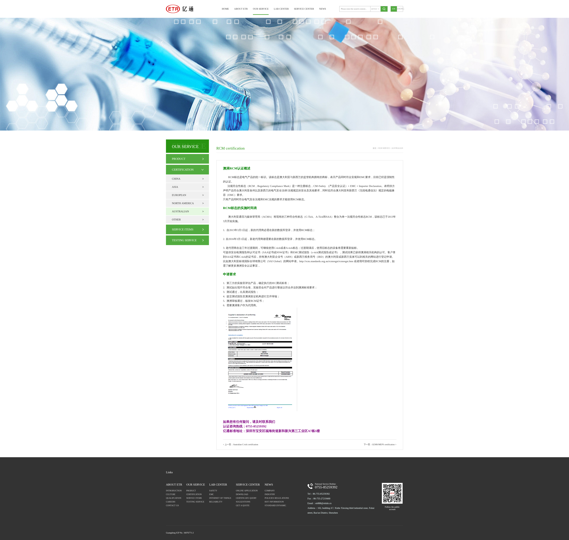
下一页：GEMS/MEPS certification (380, 444)
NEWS (322, 9)
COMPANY (270, 491)
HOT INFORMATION (274, 502)
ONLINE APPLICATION (247, 491)
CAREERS (170, 502)
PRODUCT (178, 158)
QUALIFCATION (173, 498)
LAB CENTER (281, 9)
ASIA (175, 186)
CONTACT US (172, 505)
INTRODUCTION (174, 491)
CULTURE (170, 494)
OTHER (176, 219)
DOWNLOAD (242, 494)
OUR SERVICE (261, 9)
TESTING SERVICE (184, 240)
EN (393, 9)
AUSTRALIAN (180, 211)
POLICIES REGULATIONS (277, 498)
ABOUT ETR (241, 9)
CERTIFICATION (183, 169)
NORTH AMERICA (183, 203)
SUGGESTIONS (243, 502)
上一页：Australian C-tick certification (240, 444)
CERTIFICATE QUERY (246, 498)
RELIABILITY (215, 502)
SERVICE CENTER (304, 9)
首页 (374, 148)
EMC (211, 494)
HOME (225, 9)
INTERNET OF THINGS (220, 498)
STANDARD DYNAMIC (275, 505)
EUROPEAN (179, 195)
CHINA (176, 178)
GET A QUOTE (243, 505)
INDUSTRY (270, 494)
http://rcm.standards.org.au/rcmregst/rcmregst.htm (326, 261)
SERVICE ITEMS (182, 229)
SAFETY (213, 491)
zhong (400, 9)
